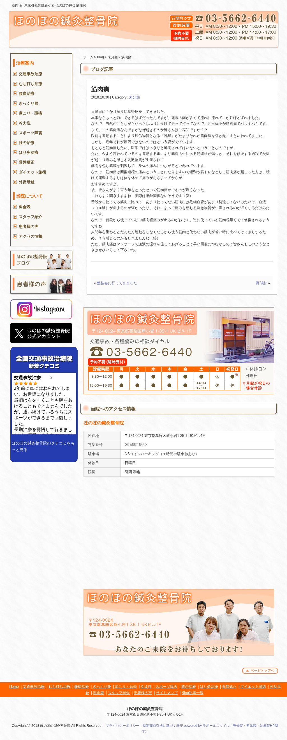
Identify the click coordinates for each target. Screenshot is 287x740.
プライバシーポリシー (122, 726)
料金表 (25, 207)
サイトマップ (167, 693)
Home (14, 686)
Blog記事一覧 (192, 693)
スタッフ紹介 (30, 216)
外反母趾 (26, 182)
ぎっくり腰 (28, 103)
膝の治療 (26, 142)
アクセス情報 (30, 236)
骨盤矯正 (26, 162)
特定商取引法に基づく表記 (163, 726)
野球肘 (261, 283)
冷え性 (25, 123)
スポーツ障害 (30, 132)
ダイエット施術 (32, 172)
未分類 (113, 57)
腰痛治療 (26, 93)
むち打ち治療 (30, 83)
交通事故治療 (30, 74)
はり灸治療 (28, 152)
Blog (100, 57)
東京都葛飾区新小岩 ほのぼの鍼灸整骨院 (55, 5)
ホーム (88, 57)
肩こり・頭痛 (30, 113)
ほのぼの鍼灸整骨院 (145, 708)
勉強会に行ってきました (117, 283)
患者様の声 (28, 226)
